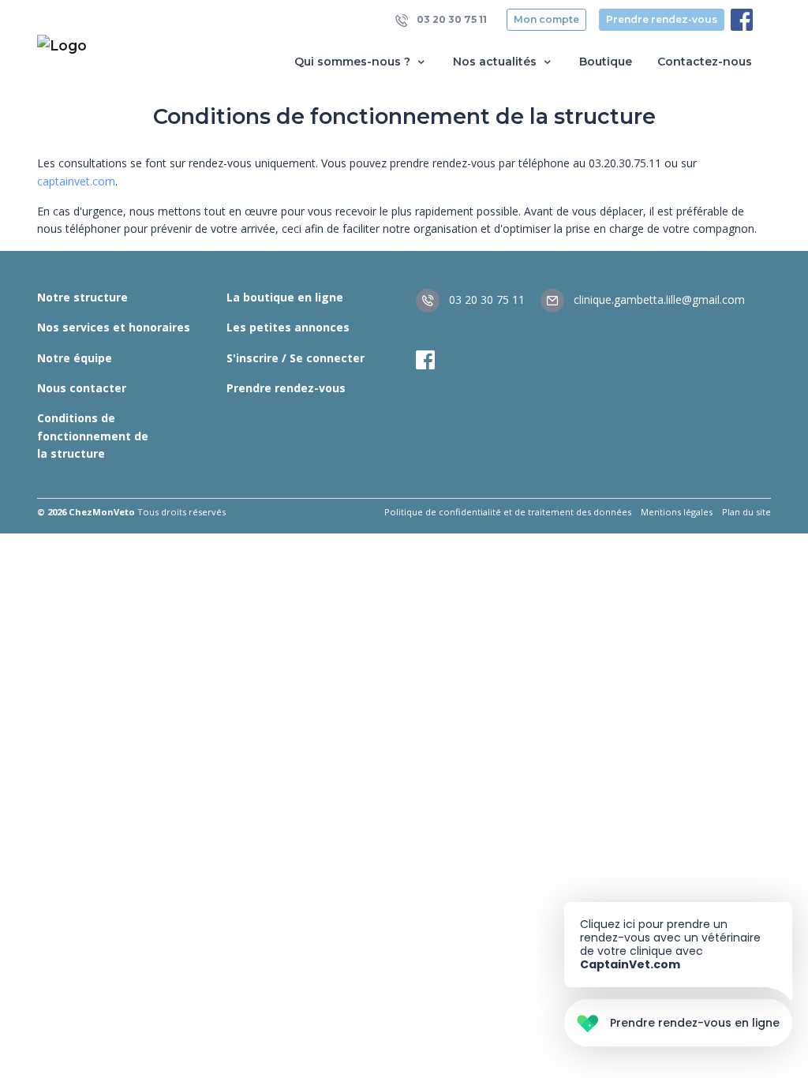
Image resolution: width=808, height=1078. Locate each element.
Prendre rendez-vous (661, 19)
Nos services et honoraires (113, 327)
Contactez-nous (704, 61)
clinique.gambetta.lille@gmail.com (657, 299)
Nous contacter (81, 387)
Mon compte (546, 19)
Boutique (605, 61)
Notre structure (82, 297)
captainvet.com (76, 181)
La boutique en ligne (284, 297)
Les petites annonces (288, 327)
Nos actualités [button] (496, 61)
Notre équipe (74, 357)
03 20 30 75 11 (450, 19)
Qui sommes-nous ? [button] (353, 61)
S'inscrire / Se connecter (295, 357)
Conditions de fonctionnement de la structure (92, 435)
